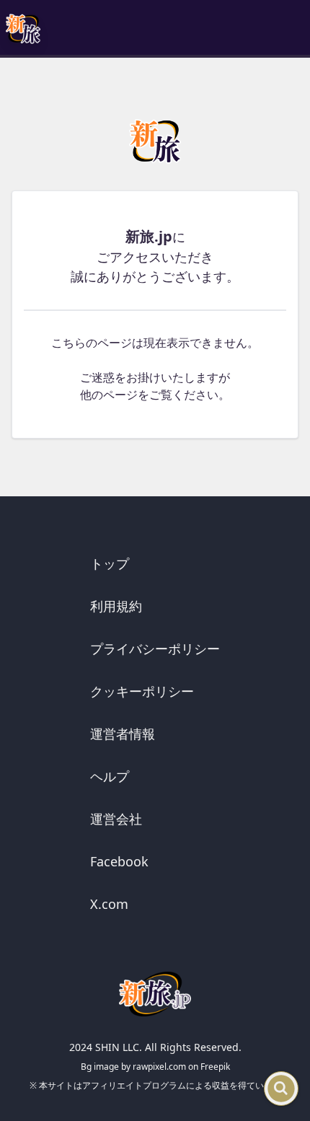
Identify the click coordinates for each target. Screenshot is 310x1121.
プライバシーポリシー (155, 648)
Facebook (119, 861)
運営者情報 (122, 733)
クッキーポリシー (142, 691)
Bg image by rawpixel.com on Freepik (155, 1066)
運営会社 (116, 818)
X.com (109, 904)
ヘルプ (109, 776)
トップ (109, 563)
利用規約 (116, 606)
